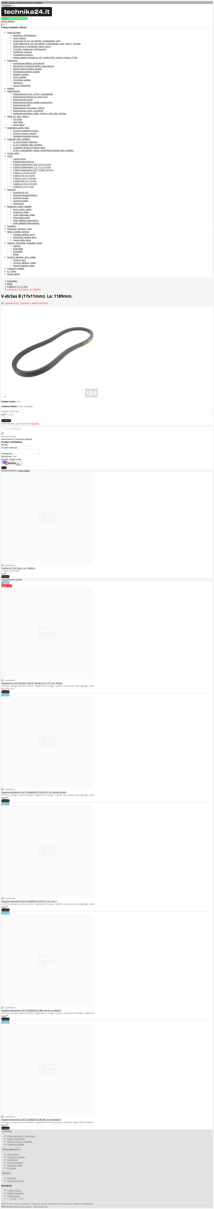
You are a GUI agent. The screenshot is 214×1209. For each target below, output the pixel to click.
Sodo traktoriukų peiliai (24, 214)
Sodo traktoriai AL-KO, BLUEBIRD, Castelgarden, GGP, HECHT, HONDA (47, 43)
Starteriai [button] (11, 189)
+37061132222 (8, 2)
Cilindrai (16, 246)
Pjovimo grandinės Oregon (25, 130)
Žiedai (16, 254)
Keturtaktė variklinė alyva (25, 237)
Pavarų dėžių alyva (22, 240)
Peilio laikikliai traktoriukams (26, 223)
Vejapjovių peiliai (21, 212)
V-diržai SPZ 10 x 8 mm (24, 175)
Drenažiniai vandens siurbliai (26, 71)
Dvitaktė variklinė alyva (24, 234)
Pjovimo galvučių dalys (24, 265)
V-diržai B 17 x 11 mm (23, 186)
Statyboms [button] (12, 60)
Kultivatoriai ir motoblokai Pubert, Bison (32, 46)
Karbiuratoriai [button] (13, 91)
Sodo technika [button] (14, 32)
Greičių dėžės (13, 274)
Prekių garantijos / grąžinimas (21, 1136)
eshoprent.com (40, 1206)
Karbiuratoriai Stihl (21, 105)
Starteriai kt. (18, 203)
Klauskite (35, 423)
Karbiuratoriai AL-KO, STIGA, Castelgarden (33, 94)
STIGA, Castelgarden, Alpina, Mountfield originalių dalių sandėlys (43, 150)
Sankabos (11, 226)
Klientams (6, 1173)
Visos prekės (24, 470)
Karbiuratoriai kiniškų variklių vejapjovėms (33, 102)
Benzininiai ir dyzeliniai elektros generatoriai (33, 66)
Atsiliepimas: (7, 453)
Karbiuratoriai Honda (23, 99)
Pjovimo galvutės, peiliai (24, 262)
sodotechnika (13, 1196)
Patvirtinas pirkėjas (23, 439)
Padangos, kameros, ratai (19, 228)
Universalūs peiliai (21, 217)
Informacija (7, 1131)
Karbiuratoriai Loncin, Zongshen (28, 110)
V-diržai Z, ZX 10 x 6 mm (24, 172)
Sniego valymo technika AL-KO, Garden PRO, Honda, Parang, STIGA (45, 57)
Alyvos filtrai (18, 124)
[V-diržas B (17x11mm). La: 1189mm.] (46, 562)
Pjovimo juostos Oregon (24, 133)
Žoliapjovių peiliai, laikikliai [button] (19, 206)
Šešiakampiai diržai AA (23, 161)
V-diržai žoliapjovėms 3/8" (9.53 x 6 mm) (32, 164)
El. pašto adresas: (9, 447)
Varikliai (10, 88)
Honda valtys (13, 153)
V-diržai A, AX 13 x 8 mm (24, 178)
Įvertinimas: (6, 456)
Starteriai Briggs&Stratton (25, 195)
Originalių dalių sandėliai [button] (18, 139)
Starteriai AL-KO (20, 192)
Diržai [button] (10, 156)
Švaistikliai (18, 251)
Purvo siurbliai (19, 77)
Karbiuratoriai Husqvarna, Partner (29, 108)
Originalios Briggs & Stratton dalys (29, 147)
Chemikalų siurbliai (22, 80)
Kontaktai (37, 2)
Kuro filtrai (18, 122)
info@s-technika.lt (24, 2)
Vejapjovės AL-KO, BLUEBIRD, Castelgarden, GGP (36, 40)
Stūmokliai (18, 248)
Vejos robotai (19, 38)
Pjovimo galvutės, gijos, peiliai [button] (21, 257)
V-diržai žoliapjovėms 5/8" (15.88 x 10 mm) (33, 170)
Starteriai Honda (20, 198)
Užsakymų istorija (15, 1180)
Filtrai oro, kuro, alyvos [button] (18, 116)
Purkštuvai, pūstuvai (22, 52)
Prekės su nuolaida (16, 1157)
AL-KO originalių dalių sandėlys (27, 144)
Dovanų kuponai (15, 1162)
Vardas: (4, 444)
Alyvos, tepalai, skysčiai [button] (18, 231)
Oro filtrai (17, 119)
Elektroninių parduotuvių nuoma (16, 1206)
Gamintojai (12, 1159)
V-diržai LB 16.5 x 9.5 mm (25, 183)
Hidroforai (18, 82)
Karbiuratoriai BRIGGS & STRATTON (30, 96)
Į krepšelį (5, 576)
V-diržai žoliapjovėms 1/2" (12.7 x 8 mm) (32, 167)
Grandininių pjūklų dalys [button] (18, 127)
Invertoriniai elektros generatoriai (28, 63)
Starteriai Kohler (20, 200)
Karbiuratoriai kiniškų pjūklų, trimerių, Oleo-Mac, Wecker (39, 113)
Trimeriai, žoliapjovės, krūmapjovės (30, 49)
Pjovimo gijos (19, 260)
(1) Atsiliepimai (14, 428)
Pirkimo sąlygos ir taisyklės (19, 1141)
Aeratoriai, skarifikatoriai (24, 35)
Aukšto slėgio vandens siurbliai (27, 68)
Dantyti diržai (19, 159)
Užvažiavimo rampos (23, 54)
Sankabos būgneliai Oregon (26, 136)
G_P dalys (11, 271)
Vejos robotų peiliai (22, 209)
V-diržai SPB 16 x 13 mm (24, 181)
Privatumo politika (15, 268)
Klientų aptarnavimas (11, 1149)
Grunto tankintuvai (21, 85)
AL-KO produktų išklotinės (25, 142)
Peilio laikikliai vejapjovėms (25, 220)
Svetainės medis (14, 1165)
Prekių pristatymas (16, 1138)
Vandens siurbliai (21, 74)
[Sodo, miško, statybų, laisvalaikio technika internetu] (26, 15)
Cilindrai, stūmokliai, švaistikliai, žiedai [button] (24, 243)
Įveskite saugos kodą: (11, 459)
